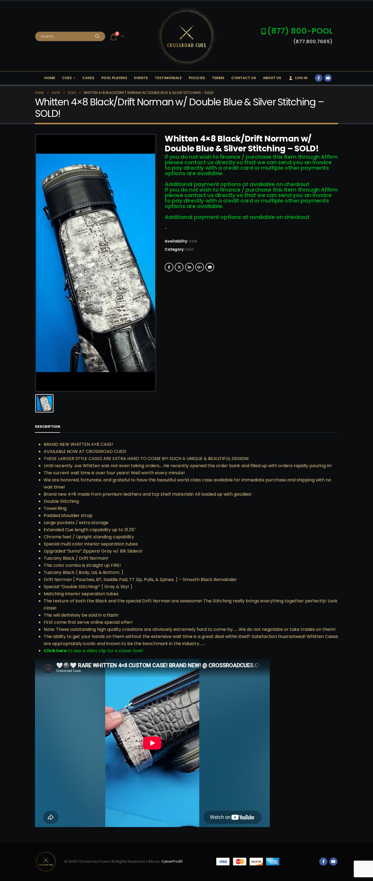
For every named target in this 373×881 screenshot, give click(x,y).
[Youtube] (328, 78)
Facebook (169, 267)
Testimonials (168, 77)
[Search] (97, 36)
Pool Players (114, 77)
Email (209, 267)
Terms (218, 77)
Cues (67, 77)
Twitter (179, 267)
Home (49, 77)
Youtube (333, 861)
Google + (199, 267)
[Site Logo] (186, 36)
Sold (189, 249)
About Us (272, 77)
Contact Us (243, 77)
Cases (88, 77)
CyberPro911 (172, 861)
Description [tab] (47, 426)
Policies (197, 77)
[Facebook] (318, 78)
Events (141, 77)
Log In (301, 77)
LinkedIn (189, 267)
